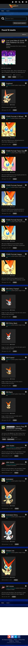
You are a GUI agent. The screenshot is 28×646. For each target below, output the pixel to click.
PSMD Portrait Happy (14, 254)
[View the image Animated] (9, 494)
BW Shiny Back (11, 323)
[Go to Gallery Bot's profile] (3, 84)
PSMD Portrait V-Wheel (14, 116)
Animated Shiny (12, 515)
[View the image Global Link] (9, 566)
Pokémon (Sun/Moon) (11, 465)
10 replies (14, 437)
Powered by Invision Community (14, 642)
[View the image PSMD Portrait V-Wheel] (9, 129)
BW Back (9, 392)
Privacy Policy (22, 639)
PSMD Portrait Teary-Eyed (15, 151)
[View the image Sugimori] (9, 96)
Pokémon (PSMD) (10, 589)
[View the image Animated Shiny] (9, 530)
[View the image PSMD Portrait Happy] (9, 267)
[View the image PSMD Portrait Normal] (9, 233)
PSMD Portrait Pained (14, 185)
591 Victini (10, 586)
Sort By (24, 34)
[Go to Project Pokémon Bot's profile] (3, 446)
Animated (9, 479)
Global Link (10, 551)
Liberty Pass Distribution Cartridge (15, 427)
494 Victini (12, 104)
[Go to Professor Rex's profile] (3, 41)
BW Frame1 (10, 358)
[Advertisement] (14, 621)
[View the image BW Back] (9, 405)
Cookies (17, 641)
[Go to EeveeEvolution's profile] (3, 427)
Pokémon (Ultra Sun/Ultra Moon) (14, 448)
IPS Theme (4, 639)
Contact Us (11, 641)
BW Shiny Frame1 (12, 289)
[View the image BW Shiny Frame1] (9, 302)
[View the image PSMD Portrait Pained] (9, 198)
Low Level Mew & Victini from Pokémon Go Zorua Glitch (15, 42)
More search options (20, 23)
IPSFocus (10, 639)
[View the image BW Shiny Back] (9, 336)
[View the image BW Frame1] (9, 371)
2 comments (17, 74)
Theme (15, 639)
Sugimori (9, 83)
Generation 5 (23, 430)
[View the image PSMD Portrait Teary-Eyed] (9, 164)
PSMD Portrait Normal (14, 220)
